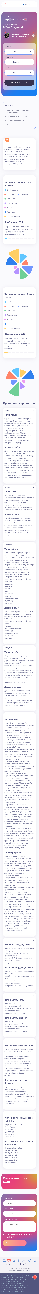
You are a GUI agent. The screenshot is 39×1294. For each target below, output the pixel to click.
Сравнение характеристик (17, 116)
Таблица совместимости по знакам (19, 1268)
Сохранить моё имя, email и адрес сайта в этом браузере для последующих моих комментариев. (18, 1235)
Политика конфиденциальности (20, 1270)
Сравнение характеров (15, 121)
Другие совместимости (16, 125)
